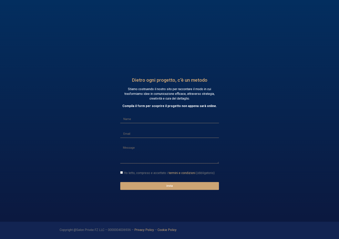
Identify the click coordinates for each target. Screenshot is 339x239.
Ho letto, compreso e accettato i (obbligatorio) (169, 173)
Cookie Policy (167, 230)
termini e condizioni (182, 173)
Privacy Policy (144, 230)
